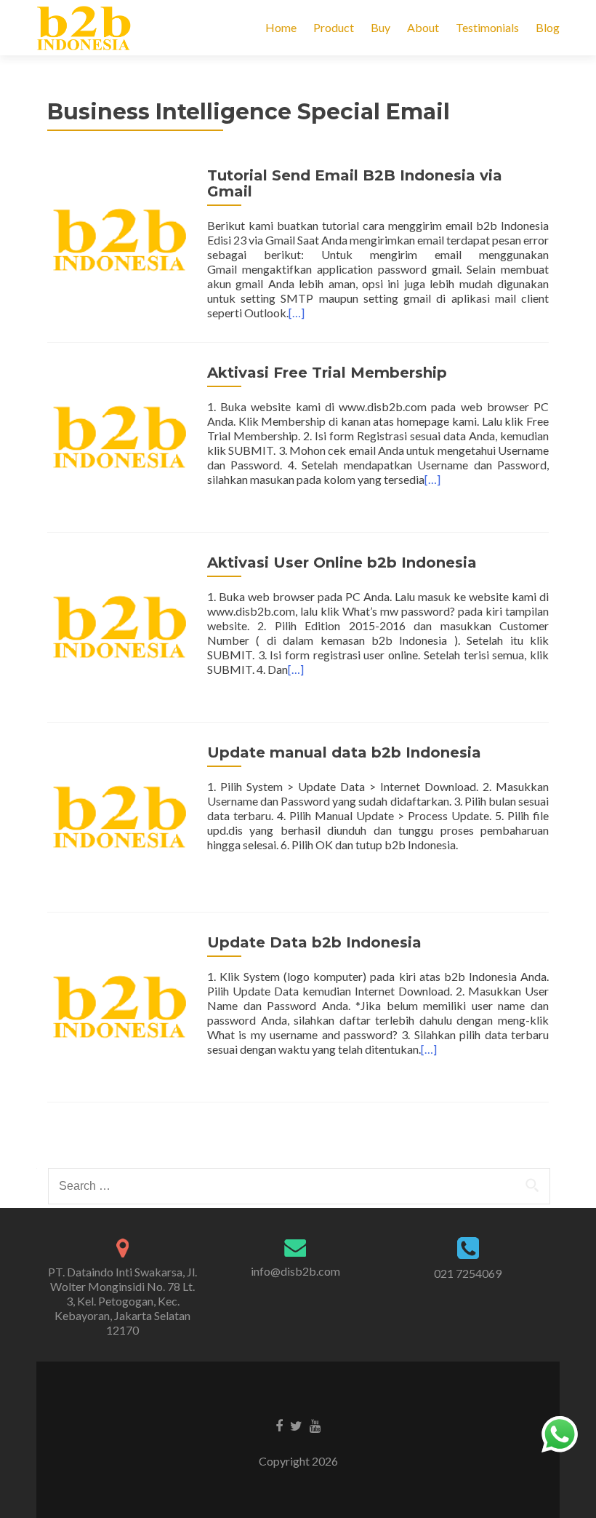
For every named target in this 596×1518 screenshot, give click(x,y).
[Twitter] (296, 1425)
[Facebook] (279, 1425)
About (423, 27)
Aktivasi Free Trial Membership (327, 372)
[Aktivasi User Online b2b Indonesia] (120, 625)
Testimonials (487, 27)
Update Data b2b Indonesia (314, 942)
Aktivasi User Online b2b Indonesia (342, 562)
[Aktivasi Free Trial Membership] (120, 435)
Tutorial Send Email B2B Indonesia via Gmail (354, 183)
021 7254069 (468, 1273)
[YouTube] (315, 1425)
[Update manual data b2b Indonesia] (120, 815)
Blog (548, 27)
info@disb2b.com (295, 1271)
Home (281, 27)
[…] (297, 312)
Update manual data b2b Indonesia (344, 752)
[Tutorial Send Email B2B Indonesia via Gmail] (120, 238)
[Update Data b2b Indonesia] (120, 1005)
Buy (380, 27)
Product (333, 27)
